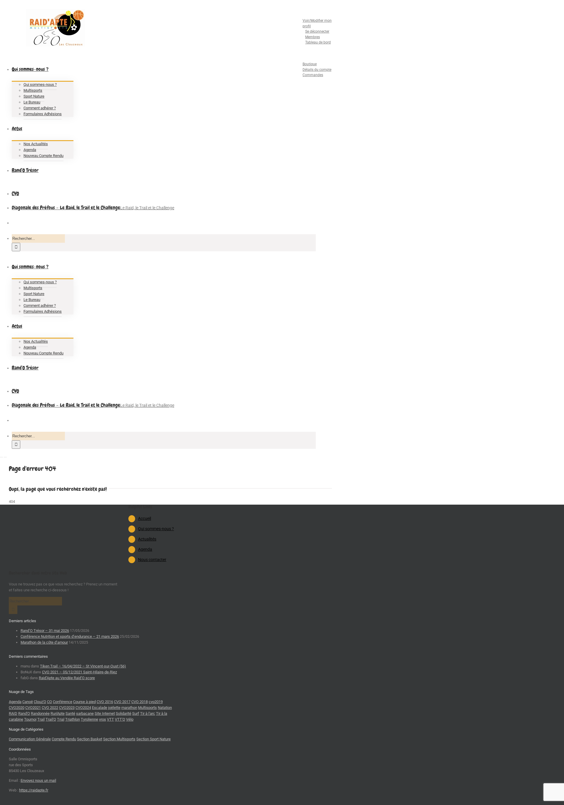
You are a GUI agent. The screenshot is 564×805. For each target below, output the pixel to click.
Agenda (145, 549)
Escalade (99, 707)
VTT (110, 719)
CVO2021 (33, 707)
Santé (70, 713)
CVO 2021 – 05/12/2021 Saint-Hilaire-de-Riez (79, 672)
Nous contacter (152, 559)
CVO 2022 (50, 707)
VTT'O (120, 719)
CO (49, 701)
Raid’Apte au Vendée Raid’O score (67, 678)
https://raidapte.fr (33, 790)
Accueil (144, 518)
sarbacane (85, 713)
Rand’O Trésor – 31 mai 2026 (45, 630)
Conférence (62, 701)
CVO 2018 (139, 701)
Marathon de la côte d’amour (44, 642)
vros (102, 719)
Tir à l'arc (147, 713)
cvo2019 (156, 701)
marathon (129, 707)
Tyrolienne (89, 719)
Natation (165, 707)
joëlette (114, 707)
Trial (60, 719)
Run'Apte (58, 713)
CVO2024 (83, 707)
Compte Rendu (64, 739)
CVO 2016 (105, 701)
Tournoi (30, 719)
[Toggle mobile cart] (5, 455)
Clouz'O (40, 701)
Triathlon (72, 719)
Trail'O (51, 719)
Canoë (27, 701)
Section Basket (89, 739)
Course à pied (84, 701)
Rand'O (24, 713)
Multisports (147, 707)
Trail (41, 719)
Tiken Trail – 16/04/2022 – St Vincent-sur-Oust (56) (83, 666)
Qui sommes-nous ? (156, 528)
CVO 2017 (122, 701)
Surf (135, 713)
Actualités (147, 539)
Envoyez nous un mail (38, 780)
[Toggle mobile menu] (1, 455)
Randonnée (40, 713)
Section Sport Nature (153, 739)
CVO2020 (16, 707)
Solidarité (123, 713)
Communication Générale (30, 739)
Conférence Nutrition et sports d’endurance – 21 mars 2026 (70, 636)
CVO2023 (67, 707)
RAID (13, 713)
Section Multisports (119, 739)
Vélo (129, 719)
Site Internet (105, 713)
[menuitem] (311, 29)
